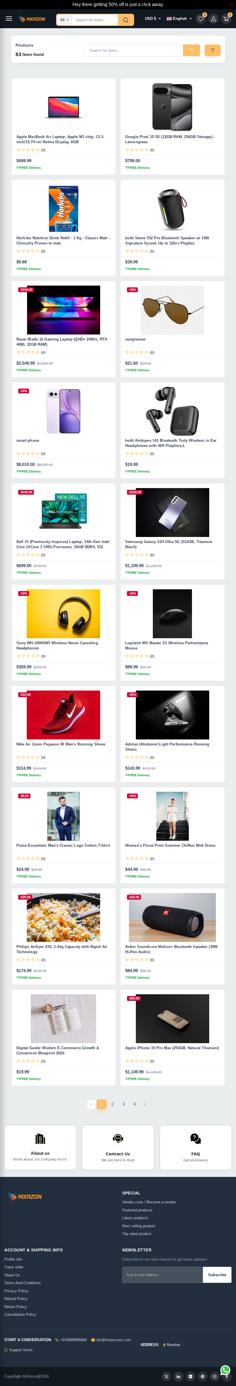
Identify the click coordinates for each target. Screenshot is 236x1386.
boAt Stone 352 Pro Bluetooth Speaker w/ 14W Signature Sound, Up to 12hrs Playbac (167, 240)
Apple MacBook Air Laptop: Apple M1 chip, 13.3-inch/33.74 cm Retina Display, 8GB (60, 139)
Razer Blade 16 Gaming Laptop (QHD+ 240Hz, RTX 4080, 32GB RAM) (62, 342)
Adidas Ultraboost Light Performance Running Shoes (167, 747)
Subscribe (217, 1275)
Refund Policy (16, 1299)
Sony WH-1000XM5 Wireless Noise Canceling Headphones (57, 645)
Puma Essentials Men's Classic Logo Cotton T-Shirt (63, 845)
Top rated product (136, 1234)
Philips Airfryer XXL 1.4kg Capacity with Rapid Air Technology (62, 949)
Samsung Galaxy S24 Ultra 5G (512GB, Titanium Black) (168, 544)
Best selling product (138, 1226)
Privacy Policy (16, 1291)
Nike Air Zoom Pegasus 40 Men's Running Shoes (61, 744)
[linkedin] (178, 1376)
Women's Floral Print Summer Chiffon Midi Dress (170, 845)
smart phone (27, 440)
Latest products (135, 1218)
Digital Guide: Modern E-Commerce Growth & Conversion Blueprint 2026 (57, 1050)
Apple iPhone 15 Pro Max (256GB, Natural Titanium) (172, 1048)
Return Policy (15, 1307)
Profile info (13, 1259)
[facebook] (227, 1376)
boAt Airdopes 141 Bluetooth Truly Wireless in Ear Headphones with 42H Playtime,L (170, 443)
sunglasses (135, 339)
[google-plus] (190, 1376)
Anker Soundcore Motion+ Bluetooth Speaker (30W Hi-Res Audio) (171, 949)
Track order (13, 1267)
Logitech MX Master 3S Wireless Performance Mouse (166, 645)
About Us (12, 1275)
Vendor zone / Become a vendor (149, 1202)
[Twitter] (166, 1376)
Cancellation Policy (20, 1314)
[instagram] (215, 1376)
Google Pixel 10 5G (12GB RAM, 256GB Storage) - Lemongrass (170, 139)
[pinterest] (203, 1376)
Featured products (137, 1210)
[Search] (126, 19)
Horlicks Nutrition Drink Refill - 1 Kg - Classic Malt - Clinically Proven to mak (63, 240)
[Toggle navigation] (9, 18)
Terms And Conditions (22, 1283)
